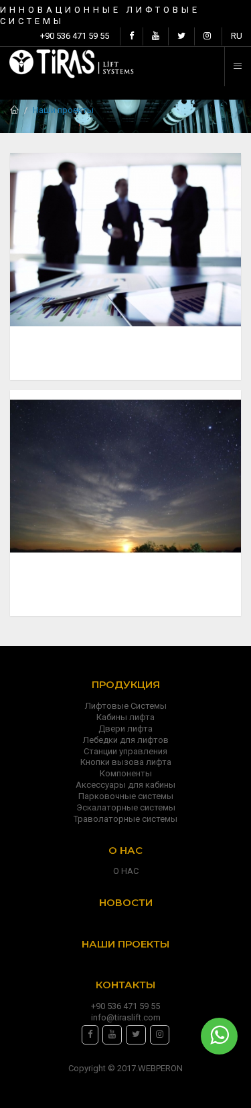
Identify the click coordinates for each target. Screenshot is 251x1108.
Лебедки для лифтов (126, 740)
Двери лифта (125, 729)
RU (236, 36)
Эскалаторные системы (125, 807)
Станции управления (125, 751)
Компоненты (126, 773)
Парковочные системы (125, 796)
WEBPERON (160, 1068)
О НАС (126, 871)
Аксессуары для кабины (125, 785)
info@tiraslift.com (126, 1017)
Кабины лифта (125, 717)
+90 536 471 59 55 (74, 36)
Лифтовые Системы (126, 706)
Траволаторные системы (125, 819)
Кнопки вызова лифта (125, 762)
